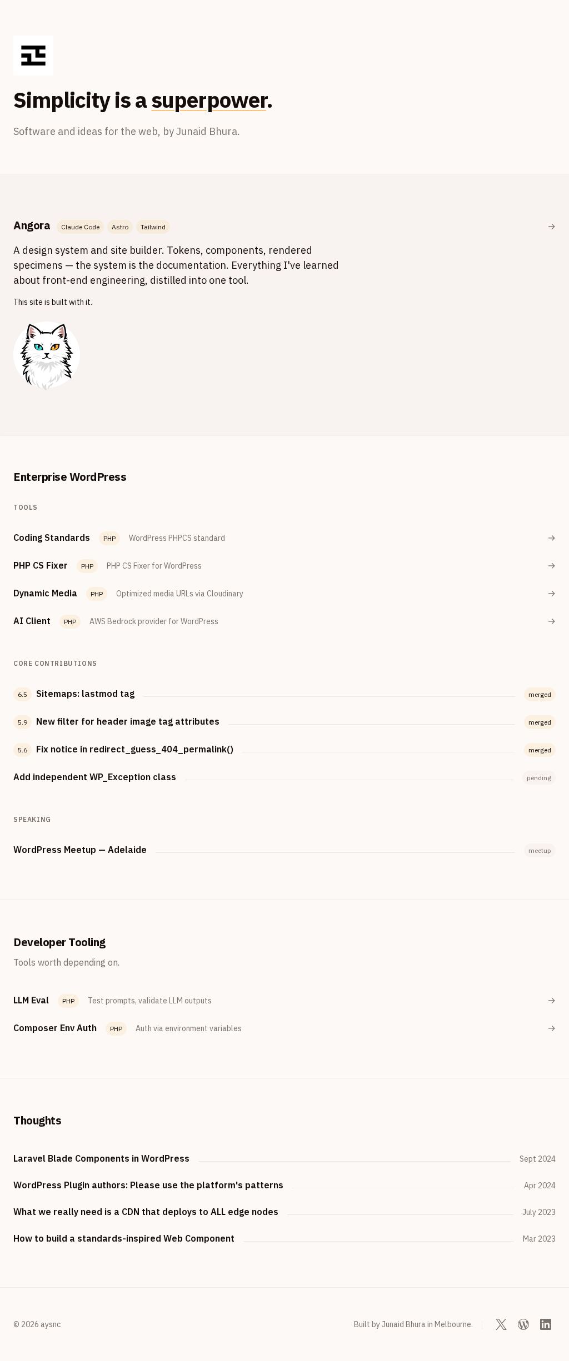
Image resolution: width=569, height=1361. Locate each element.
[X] (501, 1324)
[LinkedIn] (546, 1324)
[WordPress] (523, 1324)
